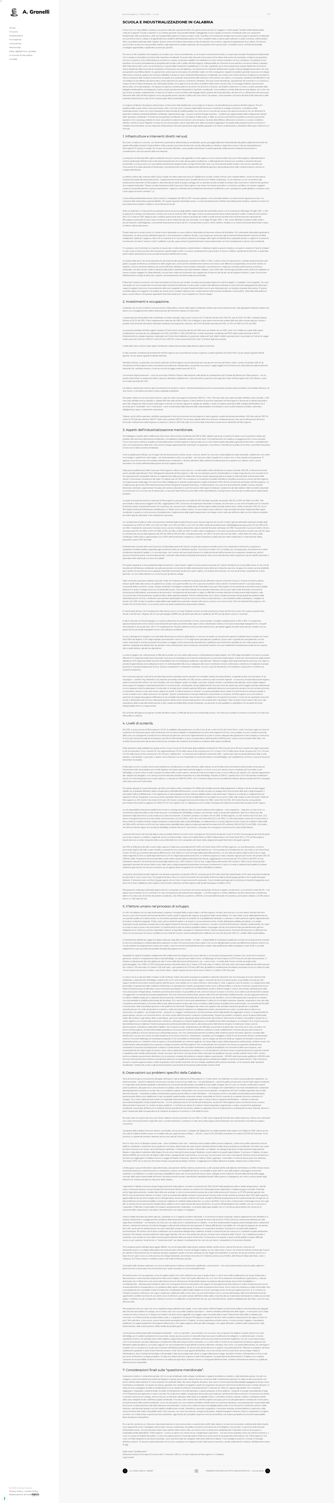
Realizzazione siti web (20, 1494)
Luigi (157, 14)
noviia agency (131, 14)
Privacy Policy (16, 1491)
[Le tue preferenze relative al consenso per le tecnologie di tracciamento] (4, 1498)
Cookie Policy (31, 1491)
